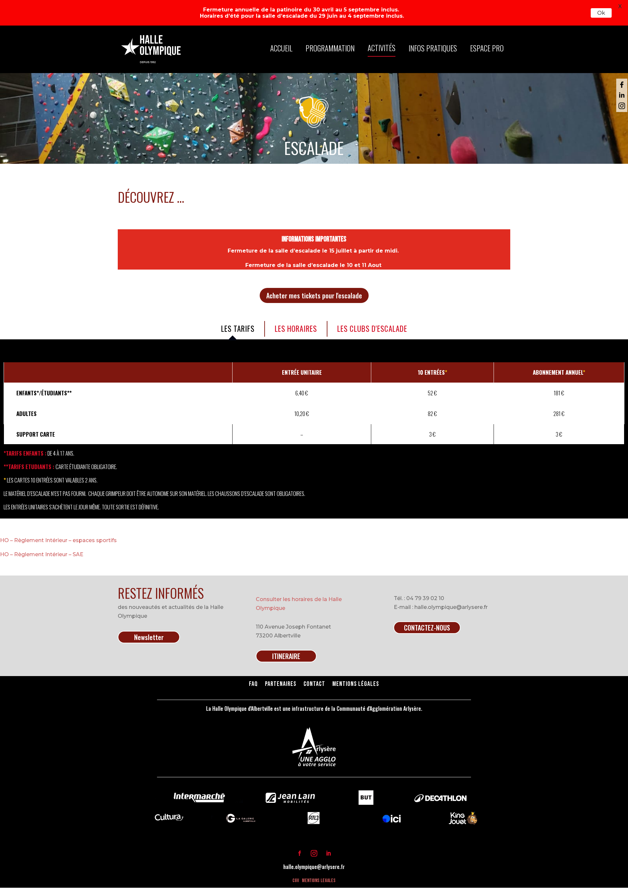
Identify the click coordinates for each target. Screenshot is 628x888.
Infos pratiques (433, 48)
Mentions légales (355, 685)
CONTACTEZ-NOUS (427, 628)
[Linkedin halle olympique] (622, 95)
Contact (314, 685)
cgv (295, 881)
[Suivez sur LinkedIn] (328, 853)
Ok (601, 13)
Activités (381, 47)
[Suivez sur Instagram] (314, 853)
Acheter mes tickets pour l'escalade (314, 295)
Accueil (281, 48)
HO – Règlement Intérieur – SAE (41, 554)
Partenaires (280, 685)
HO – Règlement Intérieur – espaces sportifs (58, 540)
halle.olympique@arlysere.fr (314, 867)
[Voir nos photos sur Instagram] (622, 106)
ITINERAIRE (286, 656)
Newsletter (149, 637)
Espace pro (487, 48)
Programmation (330, 48)
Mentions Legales (319, 881)
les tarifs (237, 328)
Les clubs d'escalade (372, 328)
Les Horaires (296, 328)
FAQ (253, 685)
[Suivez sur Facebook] (299, 853)
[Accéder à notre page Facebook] (622, 85)
